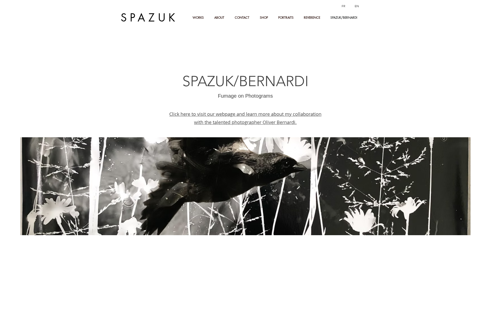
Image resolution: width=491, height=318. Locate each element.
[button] (220, 17)
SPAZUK (149, 18)
